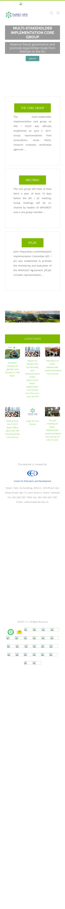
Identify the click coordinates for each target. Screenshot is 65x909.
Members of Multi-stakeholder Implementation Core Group (53, 367)
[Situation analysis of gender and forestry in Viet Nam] (12, 353)
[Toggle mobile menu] (58, 13)
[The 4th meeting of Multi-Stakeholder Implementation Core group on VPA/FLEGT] (52, 411)
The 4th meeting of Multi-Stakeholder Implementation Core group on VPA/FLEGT (53, 430)
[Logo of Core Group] (32, 412)
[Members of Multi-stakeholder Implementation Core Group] (52, 352)
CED (27, 621)
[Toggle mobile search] (51, 13)
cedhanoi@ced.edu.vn (36, 502)
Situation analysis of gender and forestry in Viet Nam (12, 369)
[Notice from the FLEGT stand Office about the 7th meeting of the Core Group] (12, 412)
